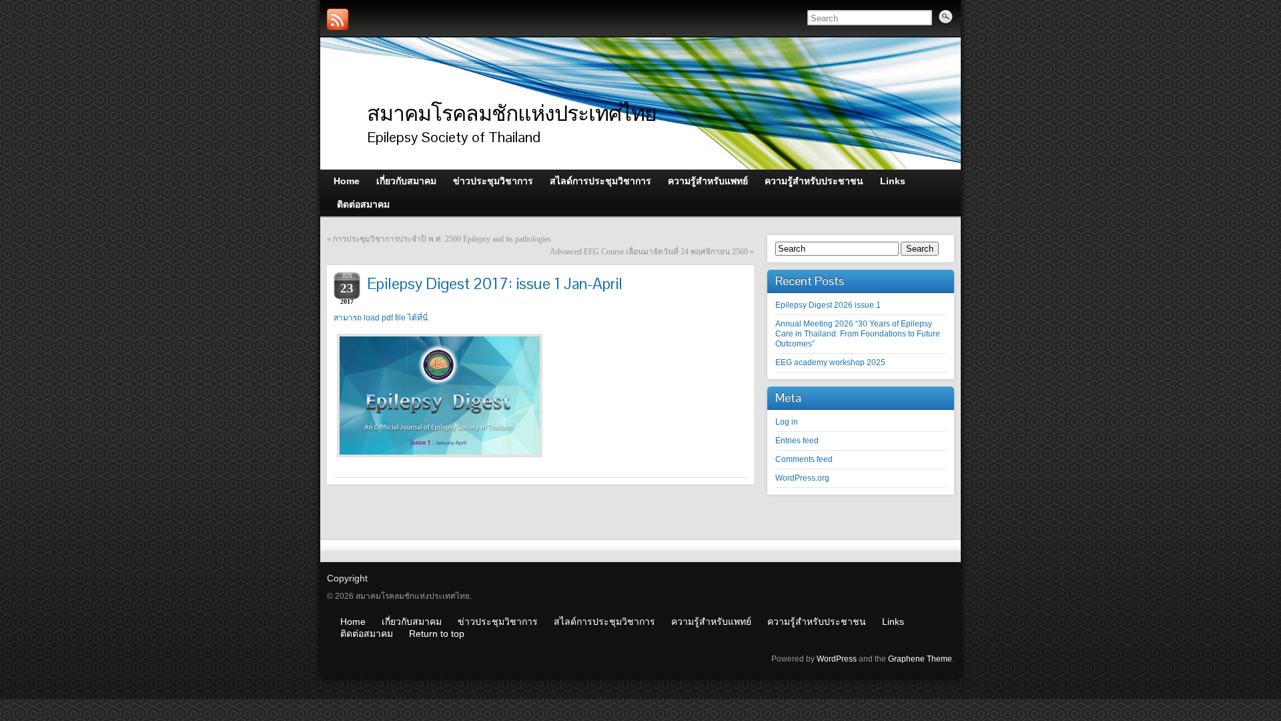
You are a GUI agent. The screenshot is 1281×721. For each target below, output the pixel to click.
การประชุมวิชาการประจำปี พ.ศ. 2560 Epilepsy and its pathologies (442, 239)
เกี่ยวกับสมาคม (412, 621)
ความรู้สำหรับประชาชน (816, 621)
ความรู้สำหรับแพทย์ (711, 621)
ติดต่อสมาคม (366, 633)
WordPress (837, 659)
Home (353, 621)
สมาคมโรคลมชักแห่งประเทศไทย (512, 113)
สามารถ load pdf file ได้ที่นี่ (381, 317)
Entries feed (797, 440)
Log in (786, 422)
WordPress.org (802, 478)
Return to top (436, 633)
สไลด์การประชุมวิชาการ (604, 621)
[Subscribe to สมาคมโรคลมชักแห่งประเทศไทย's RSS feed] (337, 19)
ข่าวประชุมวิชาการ (498, 621)
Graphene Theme (920, 659)
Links (893, 621)
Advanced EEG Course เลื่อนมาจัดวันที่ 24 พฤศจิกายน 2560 (649, 251)
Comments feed (804, 459)
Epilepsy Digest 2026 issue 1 (828, 305)
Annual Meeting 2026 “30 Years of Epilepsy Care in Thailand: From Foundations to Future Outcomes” (857, 333)
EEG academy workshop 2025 (830, 362)
